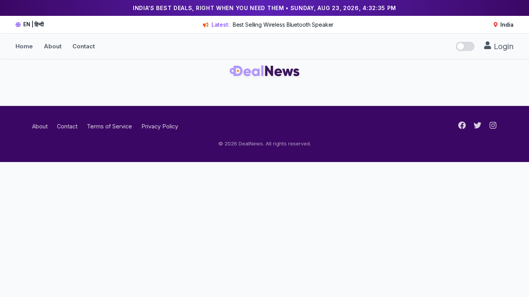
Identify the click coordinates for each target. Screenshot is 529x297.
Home (24, 46)
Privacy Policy (159, 126)
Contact (83, 46)
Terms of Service (109, 126)
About (53, 46)
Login (502, 46)
